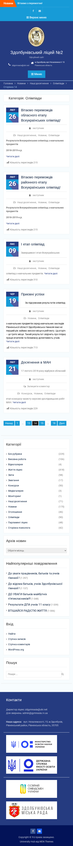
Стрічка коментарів (19, 644)
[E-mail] (39, 11)
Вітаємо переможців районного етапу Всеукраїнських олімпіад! (41, 182)
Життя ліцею (15, 469)
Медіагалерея (15, 490)
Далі (62, 423)
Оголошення (15, 512)
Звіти (11, 475)
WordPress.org (16, 649)
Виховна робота (17, 459)
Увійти (11, 633)
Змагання (13, 480)
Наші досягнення (26, 135)
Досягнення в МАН (36, 362)
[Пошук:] (34, 674)
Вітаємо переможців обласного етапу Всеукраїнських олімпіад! (41, 115)
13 (28, 423)
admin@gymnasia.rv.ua (35, 713)
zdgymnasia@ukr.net (20, 65)
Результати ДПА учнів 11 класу (29, 604)
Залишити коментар (38, 386)
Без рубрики (15, 454)
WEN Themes (46, 841)
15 (42, 423)
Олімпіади (54, 135)
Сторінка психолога (19, 527)
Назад (9, 423)
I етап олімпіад (32, 244)
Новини (42, 135)
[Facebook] (33, 11)
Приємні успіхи (32, 294)
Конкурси (26, 393)
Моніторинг (14, 496)
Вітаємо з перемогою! (29, 2)
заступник (38, 128)
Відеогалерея (15, 464)
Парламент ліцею (18, 522)
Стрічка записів (17, 639)
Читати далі (12, 156)
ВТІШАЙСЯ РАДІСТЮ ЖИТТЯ (27, 610)
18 (54, 423)
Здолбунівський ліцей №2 (36, 52)
